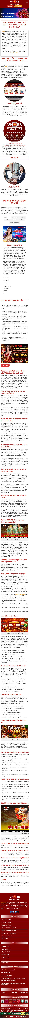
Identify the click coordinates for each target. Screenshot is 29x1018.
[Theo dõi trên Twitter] (16, 912)
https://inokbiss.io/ (14, 52)
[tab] (7, 217)
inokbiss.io (3, 902)
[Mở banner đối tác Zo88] (14, 1016)
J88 (6, 66)
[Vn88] (14, 2)
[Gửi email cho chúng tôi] (18, 912)
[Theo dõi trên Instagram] (13, 912)
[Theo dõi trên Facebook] (11, 912)
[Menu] (27, 2)
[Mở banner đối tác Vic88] (14, 1013)
